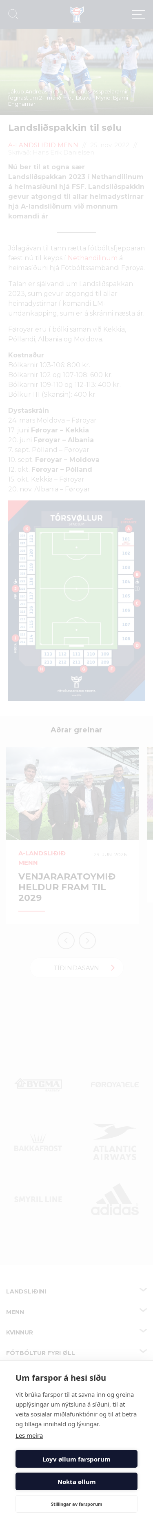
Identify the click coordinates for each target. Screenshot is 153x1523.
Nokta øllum (77, 1482)
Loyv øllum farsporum (76, 1459)
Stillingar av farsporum (76, 1504)
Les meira (29, 1435)
